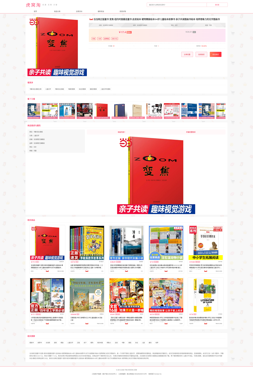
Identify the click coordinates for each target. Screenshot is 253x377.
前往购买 (215, 54)
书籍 (123, 342)
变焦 (55, 342)
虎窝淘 (33, 5)
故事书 (40, 342)
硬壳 (92, 342)
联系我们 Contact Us (155, 374)
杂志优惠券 (82, 89)
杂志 (136, 342)
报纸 (129, 342)
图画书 (32, 342)
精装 (62, 342)
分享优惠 (187, 54)
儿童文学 (48, 89)
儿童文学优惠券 (105, 89)
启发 (116, 342)
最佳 (150, 342)
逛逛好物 (123, 11)
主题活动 (79, 11)
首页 (35, 11)
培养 (156, 342)
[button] (57, 74)
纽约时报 (100, 342)
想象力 (109, 342)
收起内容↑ (121, 132)
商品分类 (57, 11)
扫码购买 (201, 54)
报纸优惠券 (93, 89)
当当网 (48, 342)
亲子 (85, 342)
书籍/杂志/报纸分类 (35, 89)
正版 (78, 342)
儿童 (143, 342)
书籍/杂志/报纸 (59, 89)
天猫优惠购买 (191, 132)
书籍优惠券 (71, 89)
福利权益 (101, 11)
